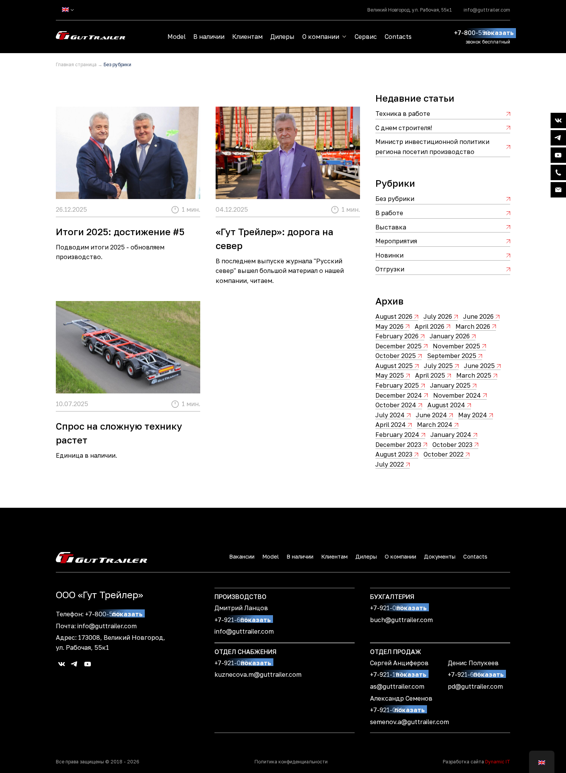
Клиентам (247, 36)
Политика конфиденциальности (291, 762)
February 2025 (397, 385)
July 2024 (390, 415)
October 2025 (395, 356)
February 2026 (397, 336)
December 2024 (398, 395)
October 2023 (452, 444)
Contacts (398, 36)
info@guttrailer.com (487, 10)
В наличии (208, 36)
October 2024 (395, 405)
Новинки (389, 255)
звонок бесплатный (488, 42)
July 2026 (438, 316)
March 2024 (434, 424)
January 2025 (450, 385)
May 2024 (472, 415)
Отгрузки (389, 269)
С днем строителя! (403, 128)
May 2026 (389, 326)
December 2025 (398, 346)
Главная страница (76, 64)
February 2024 (397, 434)
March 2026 (472, 326)
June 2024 (431, 415)
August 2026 (393, 316)
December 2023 (398, 444)
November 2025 (456, 346)
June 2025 (479, 366)
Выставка (390, 227)
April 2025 (430, 375)
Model (176, 36)
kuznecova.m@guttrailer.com (257, 674)
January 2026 (450, 336)
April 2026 (429, 326)
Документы (439, 556)
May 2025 (389, 375)
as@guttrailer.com (397, 686)
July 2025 (438, 366)
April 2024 (390, 424)
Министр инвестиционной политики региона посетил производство (432, 147)
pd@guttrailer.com (475, 686)
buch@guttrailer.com (401, 620)
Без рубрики (394, 198)
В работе (389, 213)
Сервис (366, 36)
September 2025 (451, 356)
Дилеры (282, 36)
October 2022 (444, 454)
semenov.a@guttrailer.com (409, 722)
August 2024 (446, 405)
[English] (65, 9)
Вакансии (242, 556)
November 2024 (457, 395)
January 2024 (450, 434)
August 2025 (394, 366)
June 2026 (478, 316)
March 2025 (473, 375)
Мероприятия (396, 241)
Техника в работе (402, 113)
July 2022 (389, 464)
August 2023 (393, 454)
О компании (320, 36)
